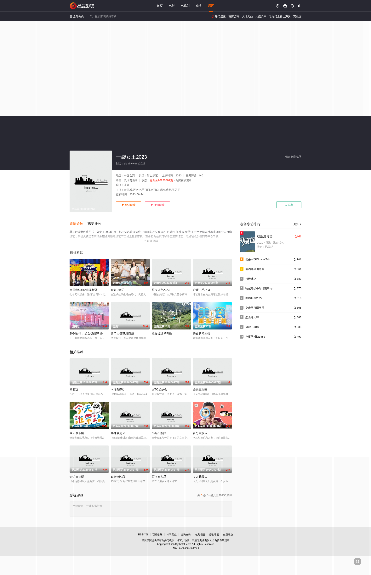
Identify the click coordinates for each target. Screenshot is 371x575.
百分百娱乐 (200, 433)
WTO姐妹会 (159, 389)
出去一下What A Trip (257, 259)
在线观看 (128, 204)
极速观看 (157, 204)
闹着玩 (74, 389)
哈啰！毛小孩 (201, 289)
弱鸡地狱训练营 (254, 269)
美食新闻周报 (201, 333)
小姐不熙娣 (159, 433)
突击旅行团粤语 (254, 307)
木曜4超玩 (117, 389)
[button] (78, 224)
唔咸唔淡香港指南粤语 (258, 288)
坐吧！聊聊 (252, 327)
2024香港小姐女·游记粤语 (86, 333)
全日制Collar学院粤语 (83, 289)
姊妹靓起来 (118, 433)
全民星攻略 (200, 389)
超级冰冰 (250, 278)
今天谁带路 (77, 433)
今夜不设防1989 (255, 336)
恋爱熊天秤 (252, 317)
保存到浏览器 (293, 156)
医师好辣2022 (253, 298)
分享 (289, 204)
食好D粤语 (117, 289)
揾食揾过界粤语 (162, 333)
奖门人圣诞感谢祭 (122, 333)
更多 (297, 224)
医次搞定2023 (160, 289)
